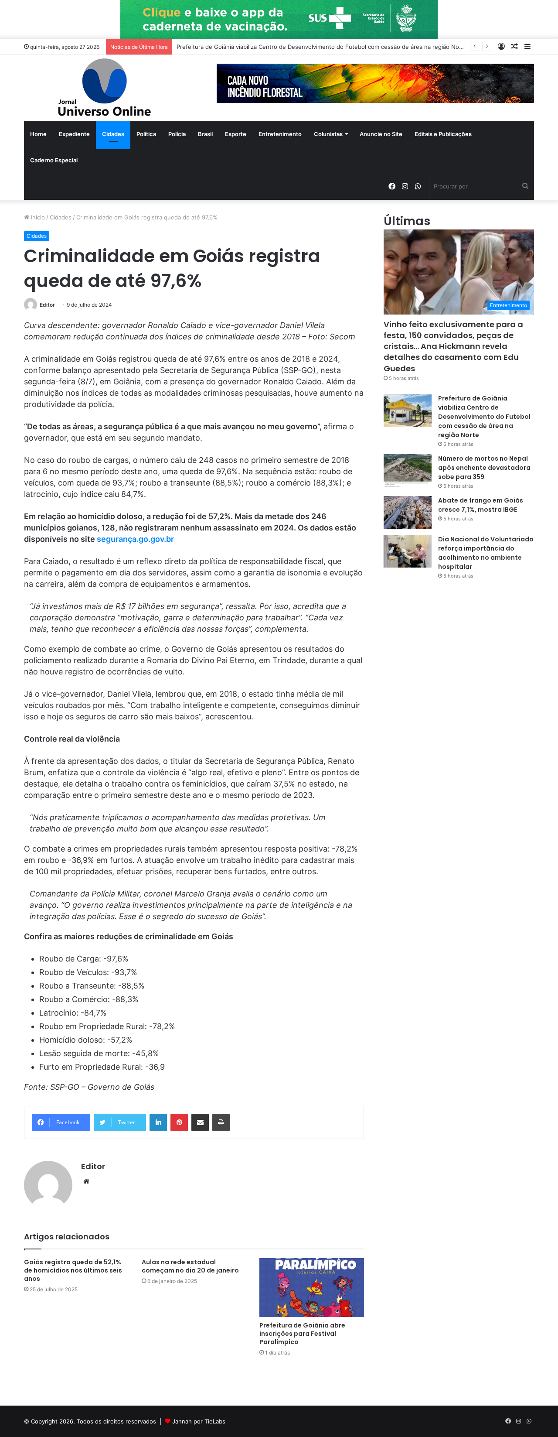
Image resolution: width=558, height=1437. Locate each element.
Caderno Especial (54, 160)
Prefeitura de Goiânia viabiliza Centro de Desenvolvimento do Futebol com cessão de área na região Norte (322, 46)
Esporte (235, 133)
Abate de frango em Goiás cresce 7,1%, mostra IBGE (480, 505)
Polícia (177, 133)
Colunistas (328, 133)
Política (146, 133)
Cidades (113, 133)
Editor (47, 304)
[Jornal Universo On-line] (104, 87)
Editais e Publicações (443, 133)
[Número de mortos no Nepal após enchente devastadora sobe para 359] (408, 470)
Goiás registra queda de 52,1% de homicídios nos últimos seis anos (73, 1270)
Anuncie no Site (381, 133)
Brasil (205, 133)
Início (37, 217)
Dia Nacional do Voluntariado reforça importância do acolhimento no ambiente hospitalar (486, 553)
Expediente (74, 133)
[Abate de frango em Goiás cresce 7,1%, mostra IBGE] (408, 512)
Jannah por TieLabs (198, 1421)
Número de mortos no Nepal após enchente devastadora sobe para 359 (484, 467)
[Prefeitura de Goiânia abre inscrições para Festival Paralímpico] (311, 1287)
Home (38, 133)
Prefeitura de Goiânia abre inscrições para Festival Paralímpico (302, 1333)
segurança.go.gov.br (135, 539)
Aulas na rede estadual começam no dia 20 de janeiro (190, 1266)
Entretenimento (280, 133)
